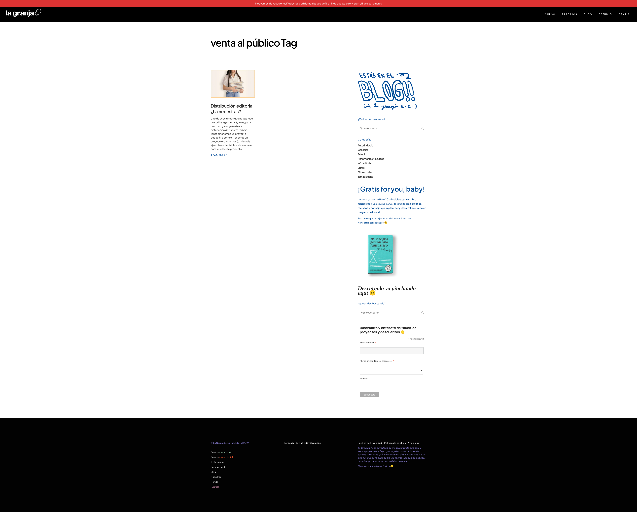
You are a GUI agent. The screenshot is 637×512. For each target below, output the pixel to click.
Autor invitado (365, 145)
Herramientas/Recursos (371, 158)
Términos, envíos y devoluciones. (303, 443)
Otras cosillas (365, 172)
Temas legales (365, 176)
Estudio (362, 154)
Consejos (363, 149)
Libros (361, 167)
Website (364, 378)
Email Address (368, 342)
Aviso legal (414, 443)
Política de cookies (395, 443)
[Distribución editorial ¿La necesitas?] (233, 84)
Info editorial (364, 163)
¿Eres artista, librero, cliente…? (377, 361)
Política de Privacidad (370, 443)
